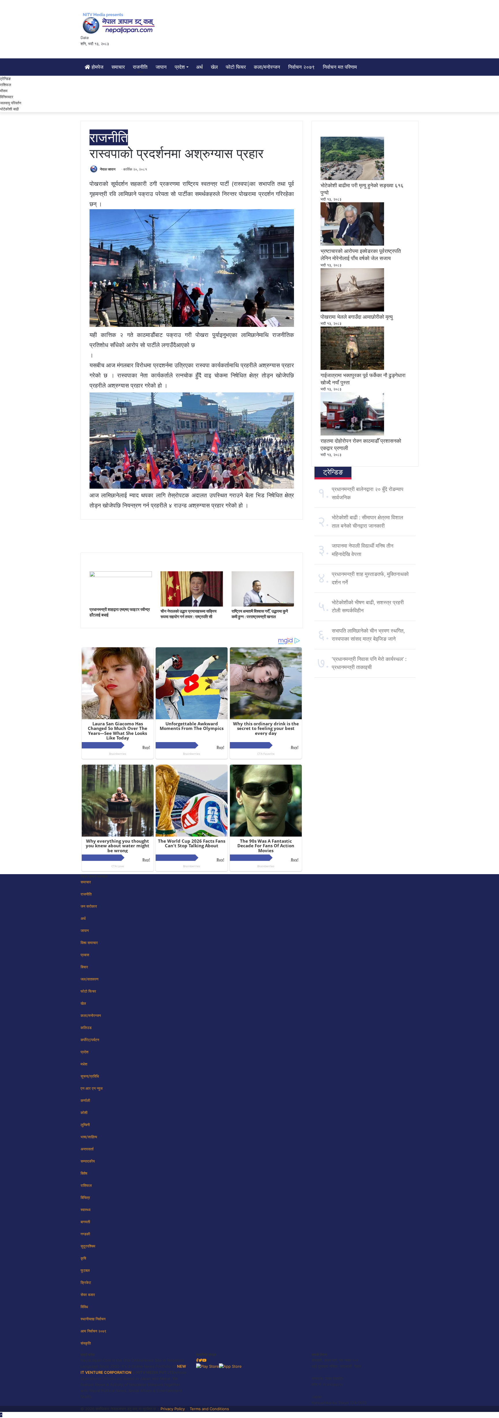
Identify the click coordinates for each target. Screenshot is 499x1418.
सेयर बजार (88, 1294)
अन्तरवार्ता (87, 1149)
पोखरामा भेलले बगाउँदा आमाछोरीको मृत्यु (357, 317)
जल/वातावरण (89, 979)
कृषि (83, 1258)
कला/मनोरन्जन (267, 67)
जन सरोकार (89, 906)
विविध (84, 1306)
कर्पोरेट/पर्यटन (90, 1039)
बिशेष (84, 1173)
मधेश (84, 1064)
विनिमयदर (6, 96)
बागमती (85, 1221)
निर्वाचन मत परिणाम (340, 67)
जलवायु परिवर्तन (10, 103)
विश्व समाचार (89, 942)
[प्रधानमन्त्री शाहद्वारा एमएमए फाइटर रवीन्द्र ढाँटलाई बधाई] (121, 575)
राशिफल (5, 84)
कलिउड (86, 1027)
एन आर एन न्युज (92, 1088)
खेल (214, 67)
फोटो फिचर (236, 67)
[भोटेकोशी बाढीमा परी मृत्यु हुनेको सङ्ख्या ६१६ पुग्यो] (352, 178)
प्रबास (85, 954)
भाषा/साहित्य (89, 1137)
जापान (161, 67)
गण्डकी (85, 1234)
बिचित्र (85, 1197)
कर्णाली (85, 1100)
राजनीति (140, 67)
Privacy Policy (173, 1408)
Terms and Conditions (209, 1408)
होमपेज (96, 67)
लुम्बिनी (85, 1124)
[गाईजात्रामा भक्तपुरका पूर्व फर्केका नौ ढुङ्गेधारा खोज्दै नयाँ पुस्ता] (352, 368)
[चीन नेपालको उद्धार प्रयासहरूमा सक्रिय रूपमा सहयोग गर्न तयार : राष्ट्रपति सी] (192, 605)
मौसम (4, 90)
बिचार (84, 967)
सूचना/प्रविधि (90, 1076)
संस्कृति (86, 1343)
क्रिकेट (86, 1282)
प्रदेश (180, 67)
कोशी (84, 1112)
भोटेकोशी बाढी (9, 109)
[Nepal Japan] (120, 23)
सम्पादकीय (88, 1161)
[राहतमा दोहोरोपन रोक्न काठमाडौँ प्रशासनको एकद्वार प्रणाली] (352, 434)
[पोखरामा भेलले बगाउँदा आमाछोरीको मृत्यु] (352, 310)
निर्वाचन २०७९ (301, 67)
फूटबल (85, 1270)
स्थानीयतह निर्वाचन (93, 1319)
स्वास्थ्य (85, 1209)
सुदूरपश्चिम (88, 1246)
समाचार (118, 67)
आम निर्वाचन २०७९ (93, 1331)
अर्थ (199, 67)
